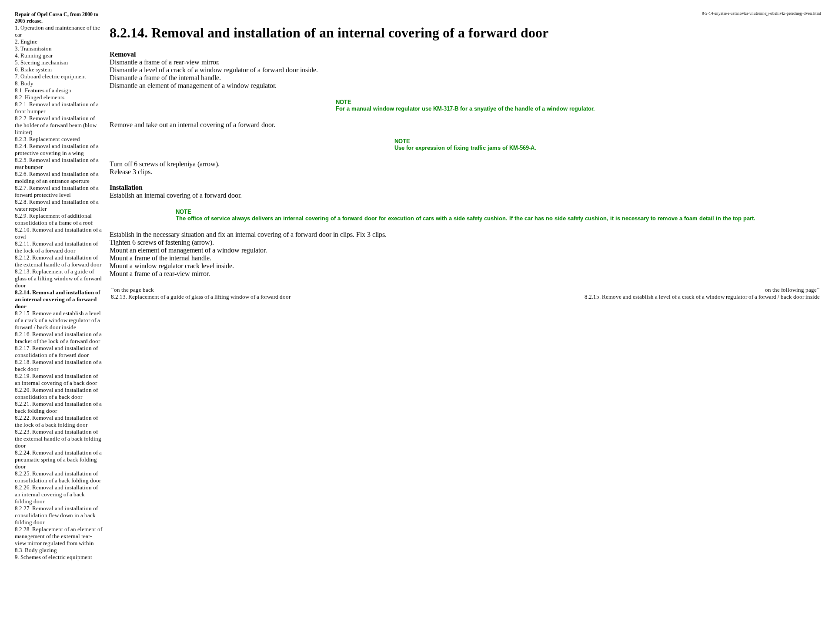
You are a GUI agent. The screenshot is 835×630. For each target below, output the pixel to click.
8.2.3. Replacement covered (47, 139)
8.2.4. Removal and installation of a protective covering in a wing (57, 149)
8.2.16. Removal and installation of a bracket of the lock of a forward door (58, 337)
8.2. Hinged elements (39, 97)
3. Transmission (33, 48)
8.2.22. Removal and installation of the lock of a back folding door (56, 421)
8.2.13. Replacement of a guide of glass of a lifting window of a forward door (58, 278)
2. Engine (26, 41)
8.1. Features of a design (43, 90)
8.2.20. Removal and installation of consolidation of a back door (56, 393)
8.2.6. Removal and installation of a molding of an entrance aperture (57, 177)
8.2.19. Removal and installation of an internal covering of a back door (56, 379)
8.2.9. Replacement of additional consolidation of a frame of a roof (54, 219)
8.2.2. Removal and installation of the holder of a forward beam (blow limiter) (56, 125)
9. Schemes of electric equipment (53, 557)
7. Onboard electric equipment (50, 76)
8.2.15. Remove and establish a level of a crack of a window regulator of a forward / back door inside (58, 320)
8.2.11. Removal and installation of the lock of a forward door (56, 247)
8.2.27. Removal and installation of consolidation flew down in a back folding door (56, 515)
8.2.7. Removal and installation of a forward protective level (57, 191)
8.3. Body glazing (36, 550)
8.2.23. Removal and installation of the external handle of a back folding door (58, 438)
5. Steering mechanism (41, 62)
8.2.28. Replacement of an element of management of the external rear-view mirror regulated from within (58, 536)
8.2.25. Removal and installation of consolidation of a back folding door (58, 477)
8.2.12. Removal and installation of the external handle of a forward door (58, 261)
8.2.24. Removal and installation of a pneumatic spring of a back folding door (58, 459)
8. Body (24, 83)
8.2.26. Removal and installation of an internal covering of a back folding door (56, 494)
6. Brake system (33, 69)
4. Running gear (34, 55)
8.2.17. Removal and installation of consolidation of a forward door (56, 351)
